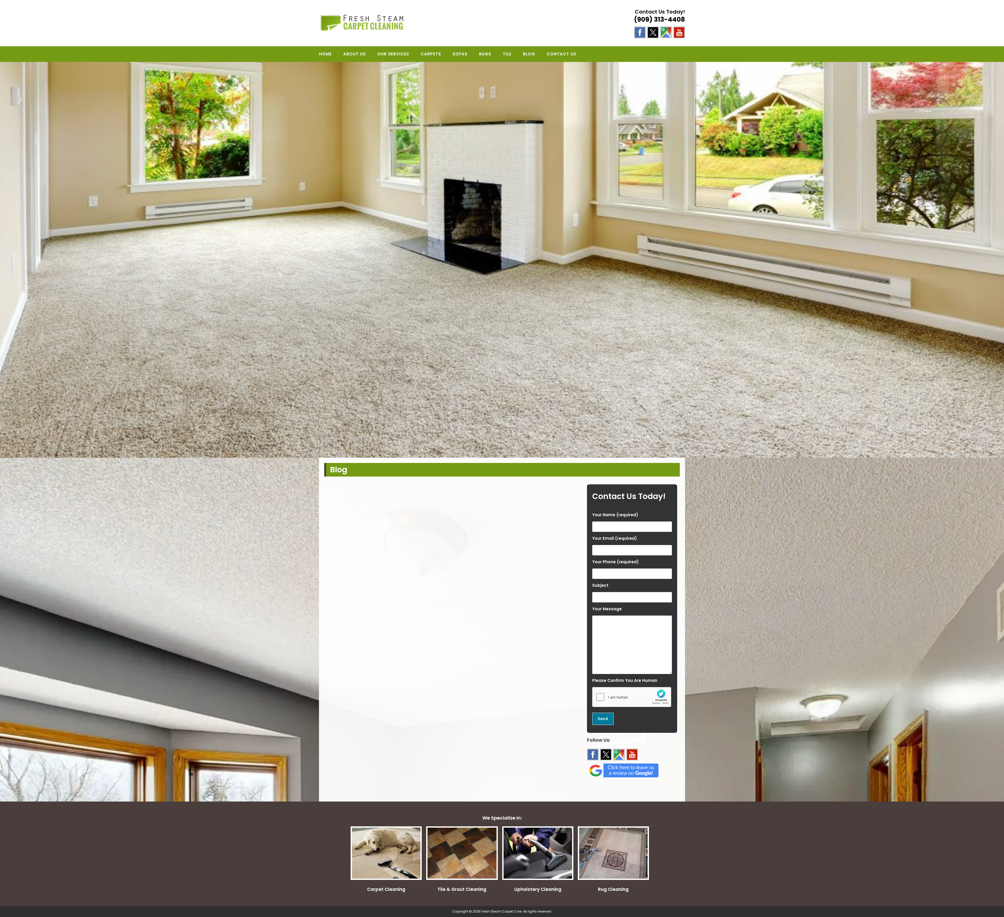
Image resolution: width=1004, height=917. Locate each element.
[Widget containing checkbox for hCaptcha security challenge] (631, 697)
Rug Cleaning (613, 889)
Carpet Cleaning (386, 889)
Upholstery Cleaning (537, 889)
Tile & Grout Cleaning (461, 889)
